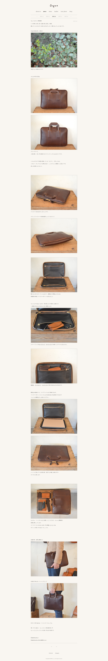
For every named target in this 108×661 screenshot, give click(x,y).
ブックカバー (38, 385)
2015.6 (66, 16)
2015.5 (60, 16)
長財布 (32, 385)
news (44, 11)
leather (56, 11)
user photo (64, 11)
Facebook (51, 653)
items (50, 11)
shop (70, 11)
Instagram (57, 653)
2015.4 (54, 16)
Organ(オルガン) (34, 637)
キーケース (48, 344)
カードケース (42, 344)
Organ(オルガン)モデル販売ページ (38, 640)
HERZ (51, 658)
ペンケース (44, 385)
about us (38, 11)
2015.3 (48, 16)
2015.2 (42, 16)
